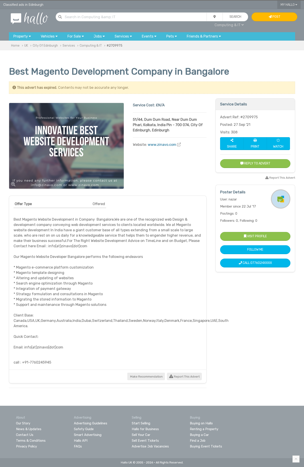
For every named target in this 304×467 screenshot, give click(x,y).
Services (69, 45)
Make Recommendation (146, 376)
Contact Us (24, 435)
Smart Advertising (87, 435)
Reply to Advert (256, 163)
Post (276, 17)
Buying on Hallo (201, 423)
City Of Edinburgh (45, 45)
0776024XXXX (261, 263)
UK (26, 45)
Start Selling (141, 423)
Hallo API (80, 441)
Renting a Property (204, 429)
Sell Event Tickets (145, 441)
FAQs (78, 446)
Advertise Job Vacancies (150, 446)
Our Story (23, 423)
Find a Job (197, 441)
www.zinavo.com (162, 144)
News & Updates (28, 429)
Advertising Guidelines (90, 423)
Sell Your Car (141, 435)
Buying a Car (199, 435)
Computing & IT (91, 45)
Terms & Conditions (31, 441)
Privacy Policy (26, 446)
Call (257, 263)
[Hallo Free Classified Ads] (29, 18)
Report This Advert (186, 376)
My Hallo (288, 5)
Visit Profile (256, 236)
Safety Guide (84, 429)
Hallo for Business (145, 429)
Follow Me (255, 249)
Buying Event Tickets (206, 446)
